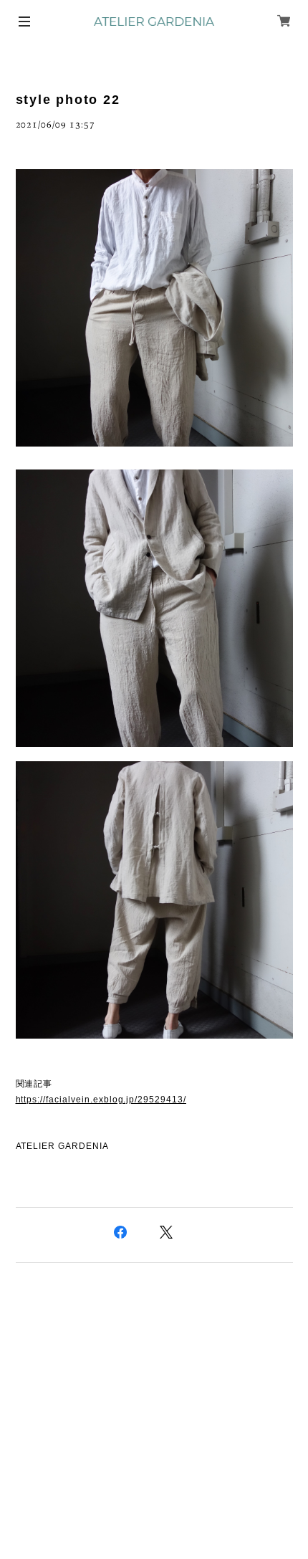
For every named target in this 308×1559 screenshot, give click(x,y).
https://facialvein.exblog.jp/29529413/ (101, 1100)
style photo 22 (68, 99)
